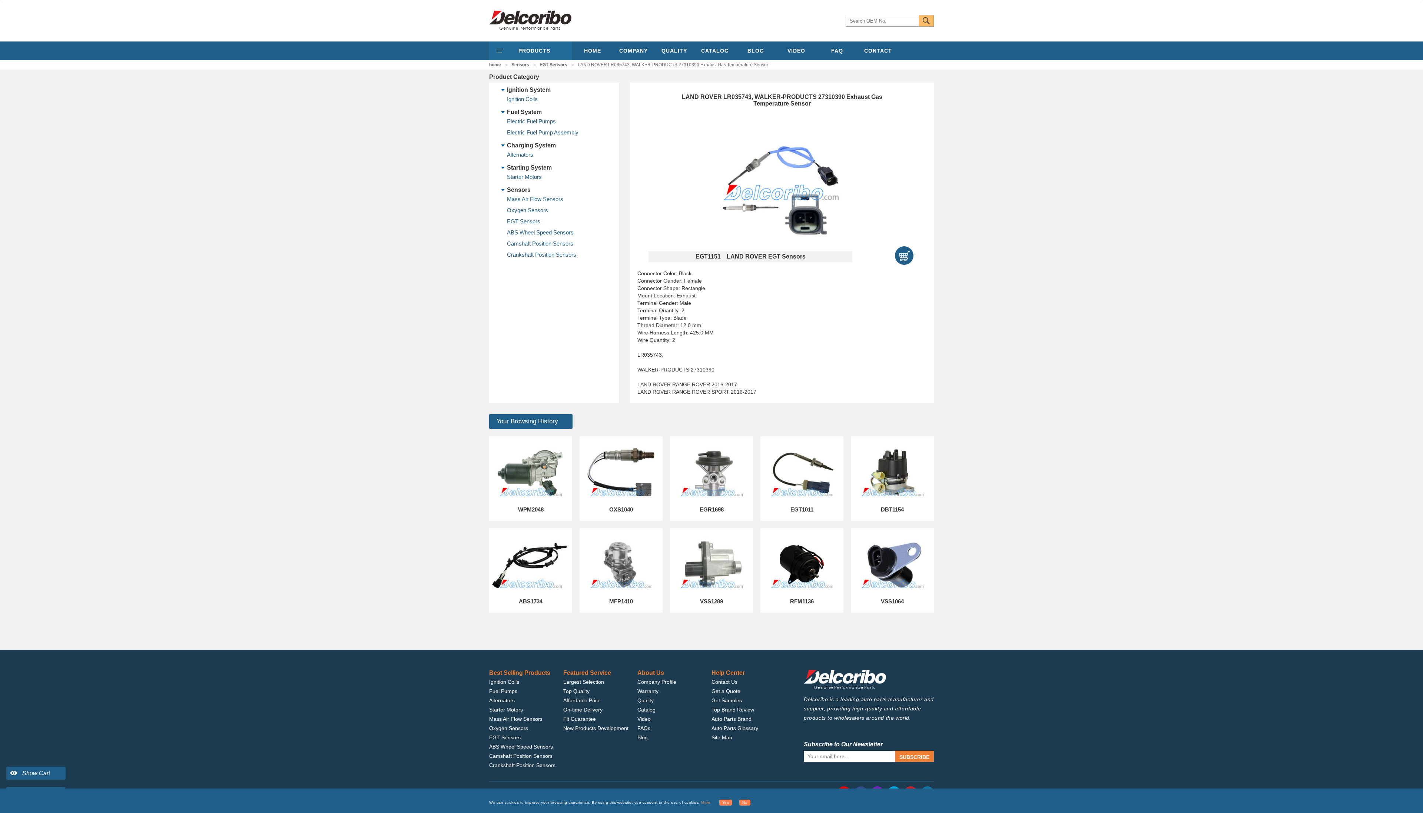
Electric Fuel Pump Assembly (542, 132)
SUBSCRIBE (914, 757)
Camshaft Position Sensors (540, 243)
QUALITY (674, 51)
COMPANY (633, 51)
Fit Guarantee (579, 719)
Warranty (648, 691)
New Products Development (595, 728)
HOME (592, 51)
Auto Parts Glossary (735, 728)
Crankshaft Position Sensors (541, 254)
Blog (642, 737)
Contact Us (724, 682)
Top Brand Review (733, 710)
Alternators (520, 154)
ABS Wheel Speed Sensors (540, 232)
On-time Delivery (583, 710)
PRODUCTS (534, 51)
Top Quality (576, 691)
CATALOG (715, 51)
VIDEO (796, 51)
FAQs (643, 728)
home (495, 64)
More (705, 802)
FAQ (837, 51)
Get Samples (727, 700)
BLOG (755, 51)
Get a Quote (726, 691)
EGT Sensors (553, 64)
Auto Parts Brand (732, 719)
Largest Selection (583, 682)
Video (644, 719)
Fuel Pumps (503, 691)
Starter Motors (524, 177)
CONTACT (878, 51)
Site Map (722, 737)
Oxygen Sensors (527, 210)
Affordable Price (582, 700)
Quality (645, 700)
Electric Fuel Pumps (531, 121)
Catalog (646, 710)
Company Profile (656, 682)
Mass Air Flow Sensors (535, 199)
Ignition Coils (522, 99)
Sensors (520, 64)
